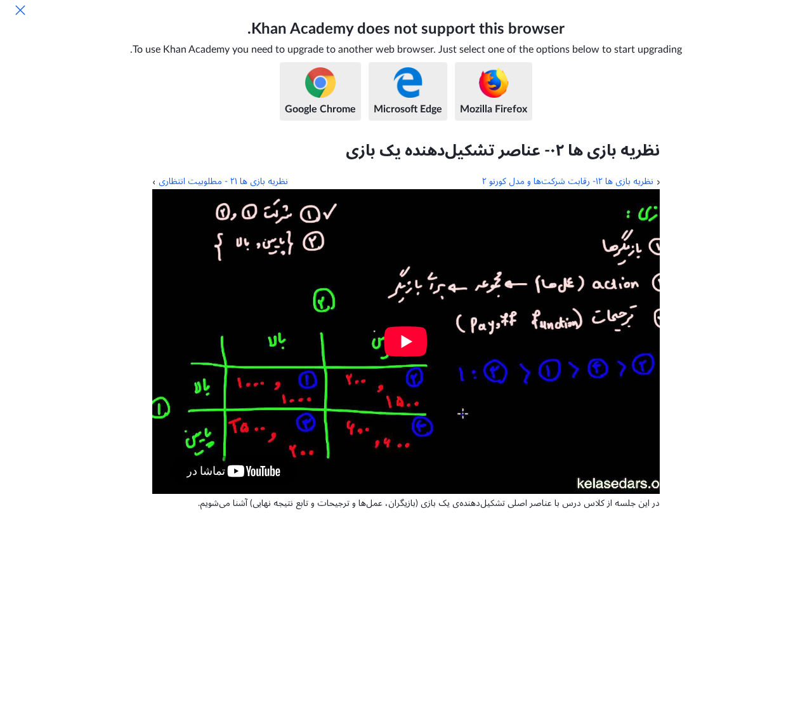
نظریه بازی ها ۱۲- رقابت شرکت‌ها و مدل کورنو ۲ (567, 181)
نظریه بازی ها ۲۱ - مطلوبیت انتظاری (223, 181)
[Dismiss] (20, 10)
